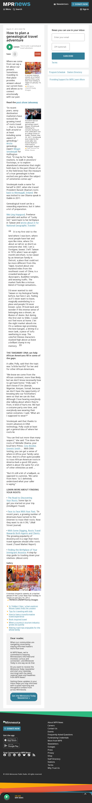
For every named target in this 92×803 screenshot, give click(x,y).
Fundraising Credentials (58, 737)
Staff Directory (54, 759)
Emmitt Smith (13, 448)
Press (50, 750)
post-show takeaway (27, 102)
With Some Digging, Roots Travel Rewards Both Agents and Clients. (23, 532)
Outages (51, 746)
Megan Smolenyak (13, 150)
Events (51, 731)
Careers (51, 725)
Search (19, 9)
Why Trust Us (54, 768)
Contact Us (52, 728)
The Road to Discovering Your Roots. (19, 499)
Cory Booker (30, 445)
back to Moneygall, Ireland (19, 192)
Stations (51, 762)
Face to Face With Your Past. (22, 511)
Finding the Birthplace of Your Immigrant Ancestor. (21, 551)
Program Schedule (57, 72)
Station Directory (74, 72)
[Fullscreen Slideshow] (10, 571)
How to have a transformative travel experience (22, 615)
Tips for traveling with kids (20, 611)
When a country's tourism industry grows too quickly (24, 623)
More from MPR (55, 740)
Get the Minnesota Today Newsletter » (24, 696)
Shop (50, 756)
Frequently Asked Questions (60, 734)
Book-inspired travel (18, 619)
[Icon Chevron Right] (38, 578)
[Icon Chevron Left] (9, 578)
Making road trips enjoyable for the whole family (24, 628)
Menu (8, 9)
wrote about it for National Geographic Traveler (22, 224)
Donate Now (80, 4)
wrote (9, 143)
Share (37, 54)
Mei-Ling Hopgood (15, 214)
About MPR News (55, 722)
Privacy (51, 753)
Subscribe (68, 56)
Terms (54, 62)
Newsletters (53, 743)
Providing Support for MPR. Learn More (67, 79)
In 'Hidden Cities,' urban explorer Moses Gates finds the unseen (23, 607)
